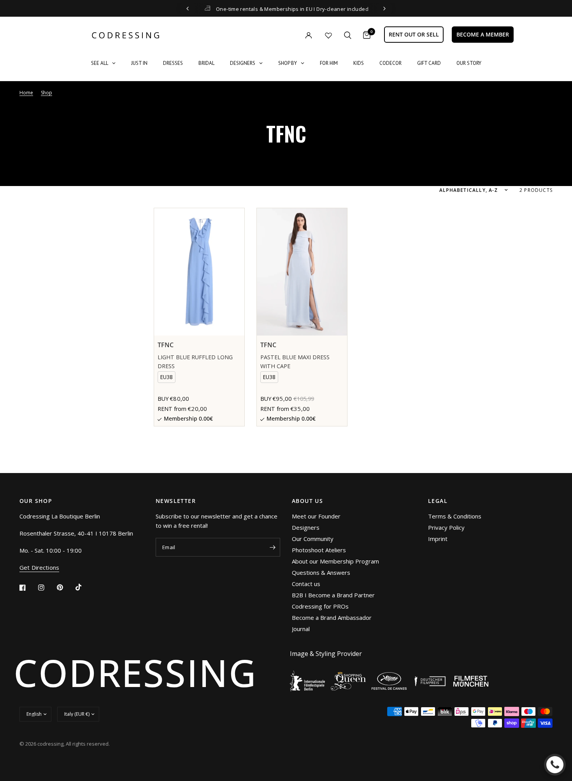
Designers (305, 527)
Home (26, 92)
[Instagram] (46, 587)
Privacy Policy (446, 527)
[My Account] (293, 35)
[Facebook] (28, 587)
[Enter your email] (272, 547)
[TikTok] (84, 587)
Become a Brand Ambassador (332, 617)
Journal (301, 629)
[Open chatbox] (555, 765)
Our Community (312, 539)
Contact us (306, 584)
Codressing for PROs (320, 606)
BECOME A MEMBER (482, 34)
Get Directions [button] (39, 567)
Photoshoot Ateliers (319, 550)
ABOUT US (307, 501)
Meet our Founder (316, 516)
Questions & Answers (321, 572)
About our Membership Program (335, 561)
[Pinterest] (65, 587)
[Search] (347, 35)
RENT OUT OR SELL (414, 34)
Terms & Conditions (454, 516)
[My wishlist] (328, 35)
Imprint (437, 539)
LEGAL (437, 501)
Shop (46, 92)
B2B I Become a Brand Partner (333, 595)
